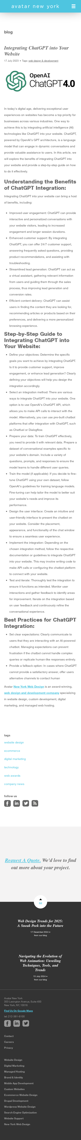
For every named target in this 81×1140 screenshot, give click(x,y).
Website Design (13, 1059)
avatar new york (35, 6)
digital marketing (15, 759)
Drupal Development (16, 1100)
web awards (12, 775)
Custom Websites (14, 1089)
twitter (25, 803)
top (40, 903)
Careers (9, 1041)
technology (11, 767)
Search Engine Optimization (20, 1112)
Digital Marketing (14, 1065)
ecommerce (12, 750)
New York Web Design (29, 686)
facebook (7, 803)
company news (14, 784)
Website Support (13, 1118)
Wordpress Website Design (20, 1106)
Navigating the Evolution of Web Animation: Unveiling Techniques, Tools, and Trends (40, 962)
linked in (16, 803)
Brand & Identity (13, 1077)
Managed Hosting (14, 1071)
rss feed (35, 803)
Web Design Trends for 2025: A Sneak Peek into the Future (40, 923)
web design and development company (31, 693)
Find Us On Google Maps (18, 1010)
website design (14, 742)
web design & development (43, 60)
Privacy (8, 1047)
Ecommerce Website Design (20, 1095)
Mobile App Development (18, 1083)
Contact (9, 1036)
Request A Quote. (23, 860)
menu (73, 6)
